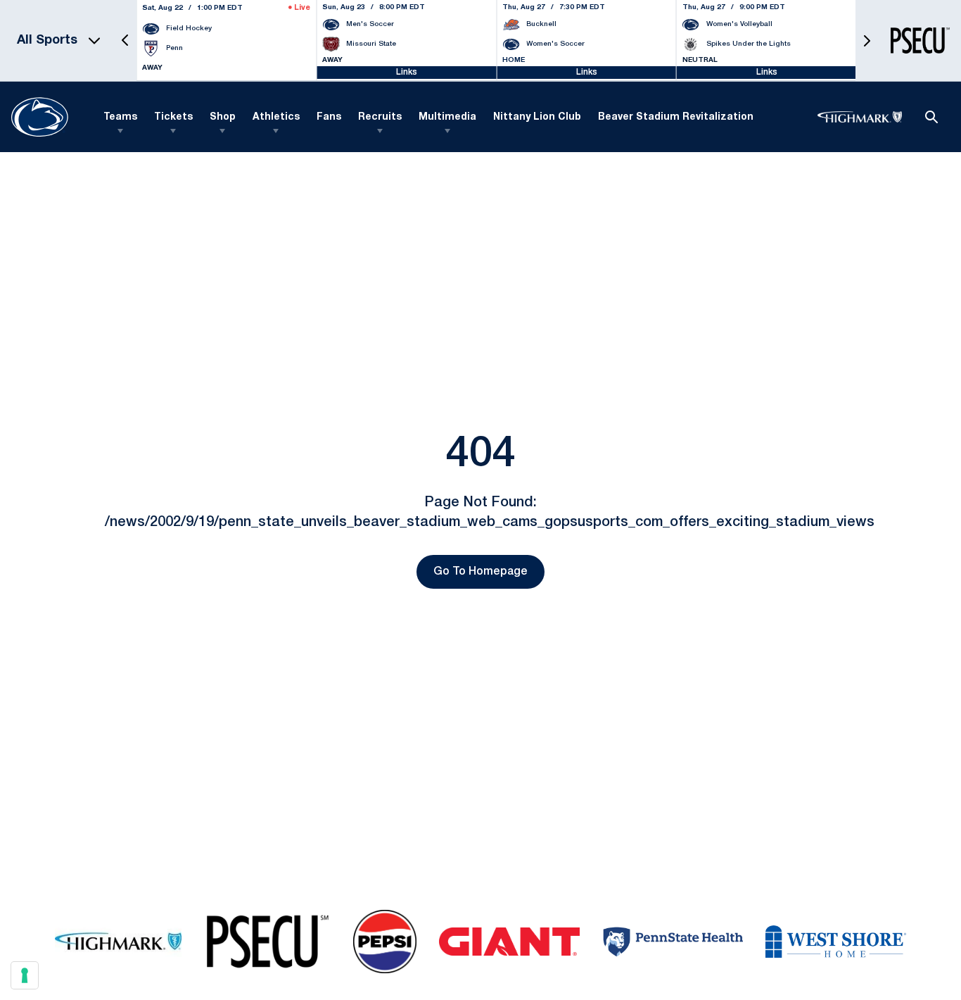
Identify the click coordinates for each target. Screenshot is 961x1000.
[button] (125, 40)
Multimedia (447, 117)
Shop (223, 117)
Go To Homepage (480, 572)
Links (406, 72)
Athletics (276, 117)
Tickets (173, 117)
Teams (120, 117)
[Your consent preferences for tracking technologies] (24, 975)
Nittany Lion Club (537, 117)
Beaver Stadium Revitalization (675, 117)
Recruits (380, 117)
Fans (329, 117)
